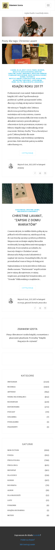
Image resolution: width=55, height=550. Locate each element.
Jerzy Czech (26, 70)
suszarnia (11, 417)
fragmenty (12, 427)
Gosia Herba (41, 78)
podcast (11, 412)
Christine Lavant (15, 73)
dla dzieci (12, 475)
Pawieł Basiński (38, 70)
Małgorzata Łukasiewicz (33, 82)
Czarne (13, 70)
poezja (10, 455)
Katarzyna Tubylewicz (22, 80)
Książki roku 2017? (27, 86)
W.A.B (19, 70)
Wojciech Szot (23, 164)
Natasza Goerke (39, 75)
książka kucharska (15, 510)
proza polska (13, 460)
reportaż (11, 470)
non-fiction (13, 450)
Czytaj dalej (27, 153)
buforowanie (13, 407)
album (10, 490)
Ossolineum (37, 80)
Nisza (30, 75)
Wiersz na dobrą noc (16, 397)
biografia (11, 485)
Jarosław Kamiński (39, 73)
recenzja (21, 303)
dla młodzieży (14, 495)
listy (9, 500)
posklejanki (13, 422)
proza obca (42, 303)
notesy (10, 515)
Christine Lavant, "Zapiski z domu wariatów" (27, 219)
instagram (12, 382)
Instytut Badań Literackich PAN (22, 78)
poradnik (11, 505)
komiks (10, 480)
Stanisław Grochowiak (17, 75)
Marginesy (27, 73)
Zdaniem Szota (16, 5)
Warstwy (38, 72)
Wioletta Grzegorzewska (23, 72)
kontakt (36, 535)
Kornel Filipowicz (27, 77)
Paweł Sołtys (17, 82)
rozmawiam (12, 402)
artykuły (21, 168)
